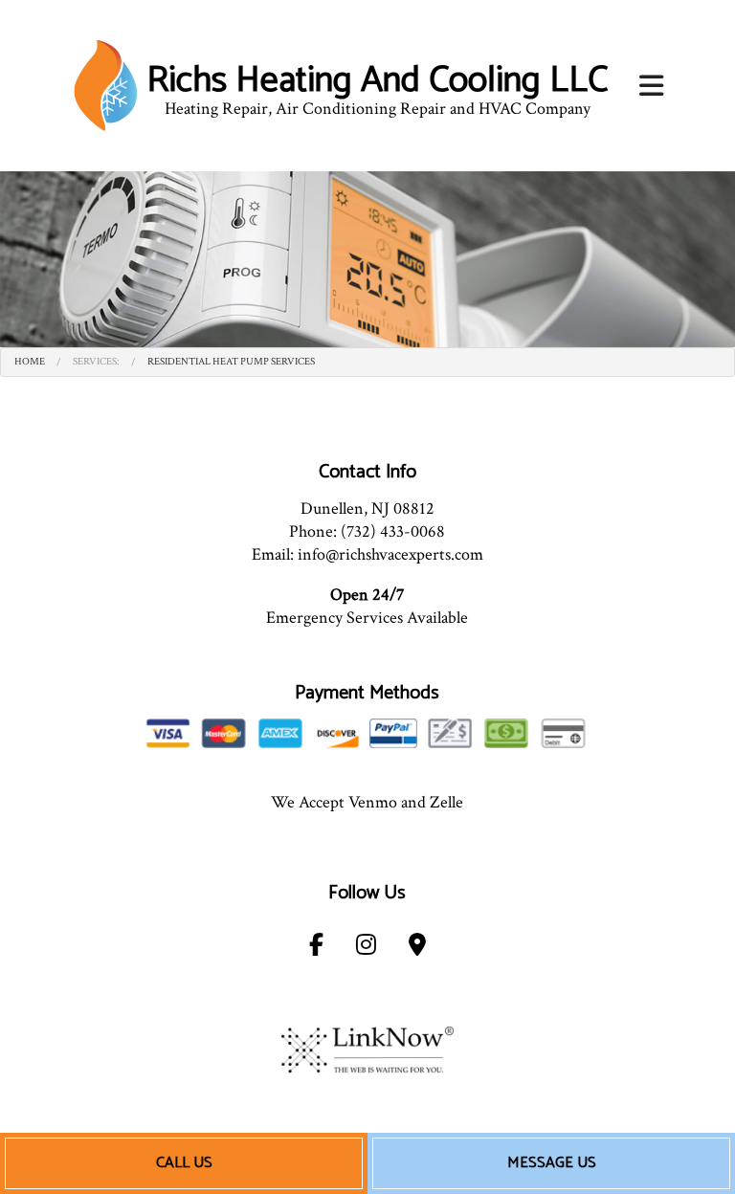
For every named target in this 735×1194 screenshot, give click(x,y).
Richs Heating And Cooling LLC (377, 81)
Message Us (551, 1163)
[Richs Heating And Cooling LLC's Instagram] (366, 949)
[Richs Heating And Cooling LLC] (105, 85)
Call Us (184, 1163)
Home (29, 361)
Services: (96, 361)
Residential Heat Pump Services (231, 361)
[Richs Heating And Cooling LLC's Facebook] (316, 949)
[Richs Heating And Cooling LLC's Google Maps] (417, 949)
